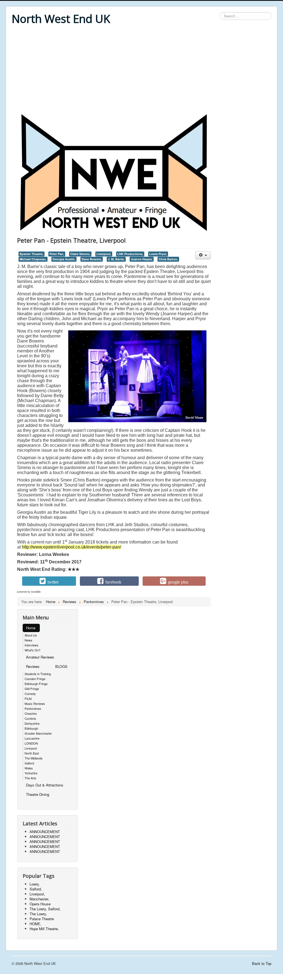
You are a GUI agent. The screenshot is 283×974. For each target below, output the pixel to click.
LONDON (31, 743)
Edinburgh (31, 728)
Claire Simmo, (80, 254)
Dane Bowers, (92, 259)
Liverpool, (103, 254)
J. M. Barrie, (116, 259)
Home (30, 627)
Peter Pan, (56, 254)
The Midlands (34, 758)
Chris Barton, (168, 259)
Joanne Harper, (142, 259)
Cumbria (30, 718)
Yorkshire (31, 773)
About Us (31, 635)
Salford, (36, 889)
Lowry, (35, 884)
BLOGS (61, 666)
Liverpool (31, 748)
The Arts (30, 778)
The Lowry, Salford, (45, 908)
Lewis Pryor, (158, 254)
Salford (29, 763)
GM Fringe (32, 688)
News (28, 640)
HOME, (35, 923)
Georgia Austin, (64, 259)
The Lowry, (38, 913)
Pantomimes (33, 708)
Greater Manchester (38, 733)
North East (32, 753)
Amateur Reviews (40, 657)
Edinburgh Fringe (36, 683)
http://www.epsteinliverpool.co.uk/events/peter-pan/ (71, 547)
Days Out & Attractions (44, 785)
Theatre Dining (37, 794)
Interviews (31, 645)
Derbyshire (32, 723)
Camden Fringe (35, 678)
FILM (28, 698)
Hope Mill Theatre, (44, 928)
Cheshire (31, 713)
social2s (36, 591)
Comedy (30, 693)
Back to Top (261, 963)
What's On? (32, 650)
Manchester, (39, 898)
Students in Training (38, 673)
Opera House (40, 903)
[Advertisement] (141, 69)
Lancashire (32, 738)
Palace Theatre (42, 918)
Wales (29, 768)
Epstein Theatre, (31, 254)
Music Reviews (35, 703)
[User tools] (203, 255)
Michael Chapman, (33, 259)
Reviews (33, 666)
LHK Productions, (130, 254)
